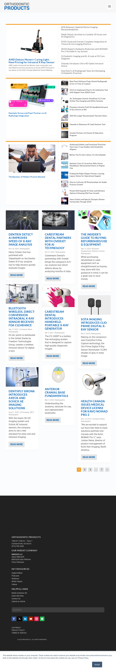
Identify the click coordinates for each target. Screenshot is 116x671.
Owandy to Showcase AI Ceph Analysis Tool (87, 124)
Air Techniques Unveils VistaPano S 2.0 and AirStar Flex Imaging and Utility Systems (87, 99)
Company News (26, 329)
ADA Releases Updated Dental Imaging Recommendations (79, 28)
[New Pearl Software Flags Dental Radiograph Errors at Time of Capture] (64, 82)
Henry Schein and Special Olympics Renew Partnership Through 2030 (87, 200)
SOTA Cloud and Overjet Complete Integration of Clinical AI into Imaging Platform (84, 42)
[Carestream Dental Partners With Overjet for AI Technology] (58, 220)
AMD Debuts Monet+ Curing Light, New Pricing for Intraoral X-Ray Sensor (31, 61)
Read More (16, 275)
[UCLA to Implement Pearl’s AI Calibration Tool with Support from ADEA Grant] (64, 91)
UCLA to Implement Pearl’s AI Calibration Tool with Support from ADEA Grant (89, 91)
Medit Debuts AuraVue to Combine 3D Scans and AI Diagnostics (83, 35)
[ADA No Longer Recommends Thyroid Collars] (64, 117)
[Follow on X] (19, 619)
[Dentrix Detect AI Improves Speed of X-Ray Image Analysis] (22, 220)
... (96, 469)
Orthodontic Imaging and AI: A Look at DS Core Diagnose (83, 57)
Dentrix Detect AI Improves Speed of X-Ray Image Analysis (21, 239)
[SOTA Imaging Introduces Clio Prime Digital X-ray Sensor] (94, 305)
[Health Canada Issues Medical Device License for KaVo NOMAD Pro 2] (94, 384)
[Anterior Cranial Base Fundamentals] (58, 374)
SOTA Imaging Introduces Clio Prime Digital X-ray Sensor (94, 324)
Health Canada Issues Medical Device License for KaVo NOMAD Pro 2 (94, 407)
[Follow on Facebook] (14, 619)
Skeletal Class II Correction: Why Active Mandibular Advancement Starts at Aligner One (87, 165)
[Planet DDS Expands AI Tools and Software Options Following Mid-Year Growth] (64, 192)
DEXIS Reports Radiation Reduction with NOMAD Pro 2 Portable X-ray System (84, 50)
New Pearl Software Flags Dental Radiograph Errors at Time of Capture (88, 82)
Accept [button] (97, 664)
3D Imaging (24, 412)
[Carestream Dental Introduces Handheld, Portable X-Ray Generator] (58, 297)
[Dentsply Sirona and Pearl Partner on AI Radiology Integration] (32, 95)
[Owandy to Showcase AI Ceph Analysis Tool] (64, 125)
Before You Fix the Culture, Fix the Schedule (88, 155)
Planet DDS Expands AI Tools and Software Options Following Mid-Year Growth (87, 192)
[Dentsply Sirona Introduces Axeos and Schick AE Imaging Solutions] (22, 377)
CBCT (32, 412)
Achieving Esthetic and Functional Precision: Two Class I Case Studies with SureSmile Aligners (88, 146)
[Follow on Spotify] (42, 619)
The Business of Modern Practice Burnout (27, 177)
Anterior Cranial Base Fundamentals (56, 392)
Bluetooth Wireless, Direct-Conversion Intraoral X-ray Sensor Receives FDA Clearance (22, 317)
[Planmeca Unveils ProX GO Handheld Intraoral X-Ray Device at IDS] (64, 108)
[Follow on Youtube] (31, 619)
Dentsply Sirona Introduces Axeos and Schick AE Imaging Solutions (22, 399)
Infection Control (98, 251)
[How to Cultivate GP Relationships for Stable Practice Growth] (64, 183)
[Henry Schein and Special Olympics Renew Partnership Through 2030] (64, 200)
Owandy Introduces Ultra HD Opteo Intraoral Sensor (82, 64)
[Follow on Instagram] (36, 619)
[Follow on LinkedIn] (25, 619)
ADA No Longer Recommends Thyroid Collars (88, 116)
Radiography (25, 249)
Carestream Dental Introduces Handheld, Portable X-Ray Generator (57, 320)
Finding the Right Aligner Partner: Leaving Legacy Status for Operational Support (87, 174)
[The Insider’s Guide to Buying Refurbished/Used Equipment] (94, 220)
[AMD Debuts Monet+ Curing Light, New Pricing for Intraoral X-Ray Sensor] (32, 41)
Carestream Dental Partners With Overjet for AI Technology (58, 241)
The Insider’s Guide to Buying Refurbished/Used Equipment (94, 239)
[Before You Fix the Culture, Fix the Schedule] (64, 156)
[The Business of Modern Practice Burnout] (32, 158)
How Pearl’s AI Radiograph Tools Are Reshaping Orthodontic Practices (83, 72)
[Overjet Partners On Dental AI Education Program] (64, 134)
